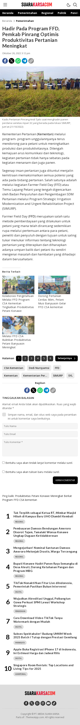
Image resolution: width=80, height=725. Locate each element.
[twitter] (31, 703)
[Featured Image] (40, 116)
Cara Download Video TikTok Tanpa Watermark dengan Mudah (38, 619)
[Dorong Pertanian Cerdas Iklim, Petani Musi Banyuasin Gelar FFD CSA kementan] (54, 285)
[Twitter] (11, 61)
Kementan (45, 134)
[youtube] (48, 703)
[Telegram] (24, 61)
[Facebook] (5, 61)
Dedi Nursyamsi (39, 368)
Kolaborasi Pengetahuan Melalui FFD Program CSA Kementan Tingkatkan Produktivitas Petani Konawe (18, 303)
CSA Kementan (13, 368)
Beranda (7, 21)
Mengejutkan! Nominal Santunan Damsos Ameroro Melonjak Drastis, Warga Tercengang (45, 549)
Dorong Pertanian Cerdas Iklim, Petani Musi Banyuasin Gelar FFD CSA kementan (52, 301)
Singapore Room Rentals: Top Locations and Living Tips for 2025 (43, 666)
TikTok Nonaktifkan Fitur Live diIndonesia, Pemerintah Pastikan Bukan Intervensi (42, 584)
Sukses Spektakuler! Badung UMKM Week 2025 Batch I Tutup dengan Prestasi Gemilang (45, 635)
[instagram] (43, 703)
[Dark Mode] (68, 4)
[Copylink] (31, 61)
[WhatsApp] (18, 61)
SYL (70, 375)
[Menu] (5, 4)
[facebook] (26, 703)
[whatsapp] (37, 703)
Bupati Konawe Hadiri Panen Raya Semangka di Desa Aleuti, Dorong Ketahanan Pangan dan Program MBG (45, 567)
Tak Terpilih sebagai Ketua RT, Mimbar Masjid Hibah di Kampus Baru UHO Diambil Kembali (44, 514)
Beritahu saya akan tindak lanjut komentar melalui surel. (39, 463)
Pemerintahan (25, 21)
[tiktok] (54, 703)
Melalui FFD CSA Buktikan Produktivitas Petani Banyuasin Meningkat (16, 341)
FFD (32, 216)
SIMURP (58, 375)
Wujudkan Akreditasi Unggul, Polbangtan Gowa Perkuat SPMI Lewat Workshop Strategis (42, 602)
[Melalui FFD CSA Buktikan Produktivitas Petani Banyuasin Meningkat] (18, 325)
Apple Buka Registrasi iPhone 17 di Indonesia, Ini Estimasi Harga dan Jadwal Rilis (44, 651)
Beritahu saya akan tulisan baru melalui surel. (32, 472)
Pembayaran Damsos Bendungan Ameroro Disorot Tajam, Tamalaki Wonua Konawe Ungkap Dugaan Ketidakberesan (42, 532)
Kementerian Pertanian (36, 375)
